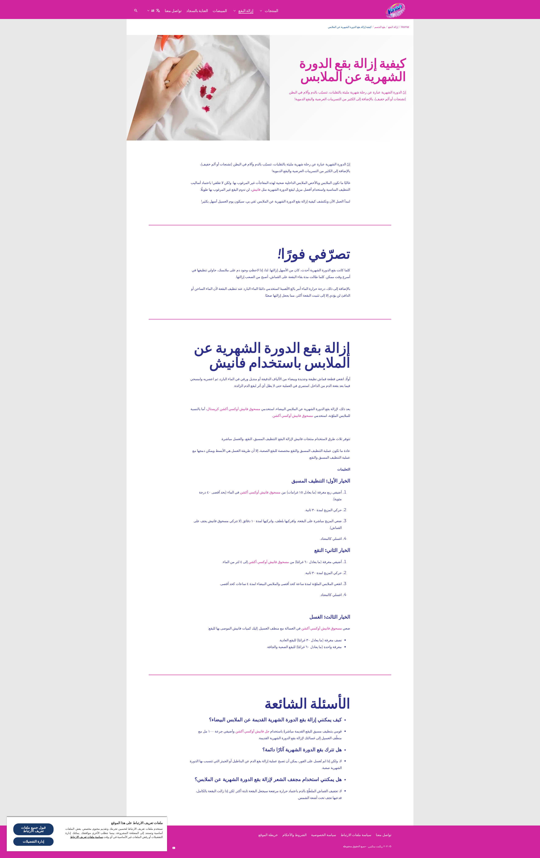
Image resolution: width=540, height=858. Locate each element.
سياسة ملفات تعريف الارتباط (86, 837)
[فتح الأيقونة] (136, 10)
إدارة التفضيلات (33, 841)
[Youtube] (173, 847)
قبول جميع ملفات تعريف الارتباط (33, 829)
